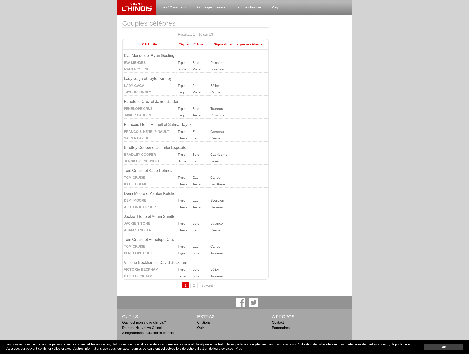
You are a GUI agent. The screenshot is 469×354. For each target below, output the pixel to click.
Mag (274, 7)
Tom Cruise (134, 177)
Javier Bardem (138, 115)
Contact (278, 322)
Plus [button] (239, 348)
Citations (204, 322)
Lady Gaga (134, 86)
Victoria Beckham (141, 269)
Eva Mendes (135, 63)
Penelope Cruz (138, 109)
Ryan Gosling (137, 69)
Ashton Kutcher (140, 207)
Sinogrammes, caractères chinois (148, 333)
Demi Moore (135, 200)
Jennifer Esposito (141, 161)
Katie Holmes (136, 184)
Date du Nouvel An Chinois (142, 328)
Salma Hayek (136, 138)
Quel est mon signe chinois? (144, 322)
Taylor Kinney (137, 92)
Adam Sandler (137, 230)
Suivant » (208, 285)
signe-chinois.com (136, 7)
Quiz (200, 328)
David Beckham (138, 276)
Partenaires (281, 328)
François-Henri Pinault (146, 131)
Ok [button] (444, 346)
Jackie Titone (137, 223)
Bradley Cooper (140, 154)
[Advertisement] (310, 93)
